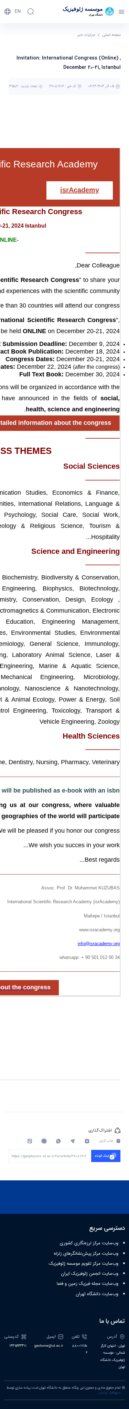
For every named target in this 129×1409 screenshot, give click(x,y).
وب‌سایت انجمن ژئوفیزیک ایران (89, 1274)
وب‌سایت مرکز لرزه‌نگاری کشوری (89, 1243)
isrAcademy (79, 190)
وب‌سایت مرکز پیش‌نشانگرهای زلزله (86, 1253)
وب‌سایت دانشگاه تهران (97, 1294)
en (18, 11)
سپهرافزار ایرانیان (109, 1393)
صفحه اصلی (112, 35)
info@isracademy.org (99, 943)
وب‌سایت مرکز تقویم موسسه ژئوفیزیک (83, 1264)
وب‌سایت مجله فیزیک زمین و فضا (87, 1284)
